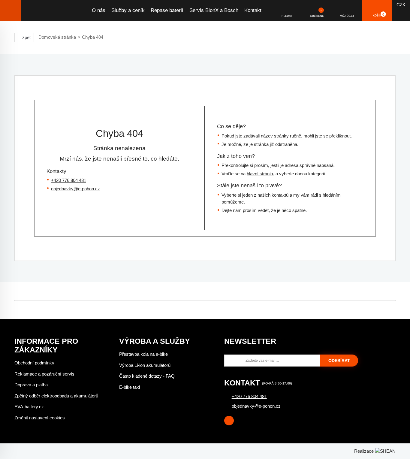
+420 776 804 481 (68, 180)
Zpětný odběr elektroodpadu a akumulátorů (56, 395)
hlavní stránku (260, 173)
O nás (98, 10)
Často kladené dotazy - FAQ (147, 376)
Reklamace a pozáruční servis (44, 373)
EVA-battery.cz (29, 406)
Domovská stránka (57, 37)
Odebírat (339, 360)
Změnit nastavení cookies (39, 417)
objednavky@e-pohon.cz (75, 188)
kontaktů (280, 195)
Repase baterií (167, 10)
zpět (26, 37)
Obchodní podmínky (34, 362)
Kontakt (252, 10)
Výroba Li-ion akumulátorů (144, 365)
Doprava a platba (31, 384)
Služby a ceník (128, 10)
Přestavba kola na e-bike (143, 354)
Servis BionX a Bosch (213, 10)
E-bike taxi (129, 387)
